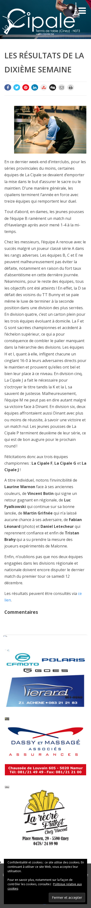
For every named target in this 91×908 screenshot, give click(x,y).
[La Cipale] (41, 36)
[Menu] (82, 10)
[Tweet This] (16, 87)
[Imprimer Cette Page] (70, 87)
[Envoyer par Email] (61, 87)
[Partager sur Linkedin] (34, 87)
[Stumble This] (43, 87)
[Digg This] (52, 87)
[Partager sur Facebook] (7, 87)
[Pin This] (25, 87)
